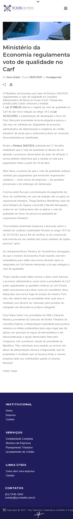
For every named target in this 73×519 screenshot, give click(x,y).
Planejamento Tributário (19, 447)
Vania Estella (13, 77)
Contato (10, 419)
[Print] (13, 84)
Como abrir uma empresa (20, 471)
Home (9, 410)
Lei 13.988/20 (14, 107)
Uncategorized (53, 77)
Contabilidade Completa (19, 438)
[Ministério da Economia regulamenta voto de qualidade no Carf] (36, 31)
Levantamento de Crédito (20, 451)
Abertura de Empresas (18, 443)
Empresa (11, 415)
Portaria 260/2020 (23, 145)
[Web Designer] (38, 514)
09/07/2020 (35, 77)
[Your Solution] (4, 510)
